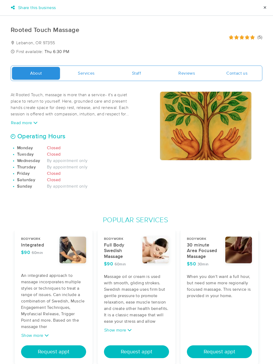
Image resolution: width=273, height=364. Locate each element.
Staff (136, 73)
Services (86, 73)
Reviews (186, 73)
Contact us (236, 73)
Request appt (54, 351)
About (36, 73)
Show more (33, 335)
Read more (22, 123)
